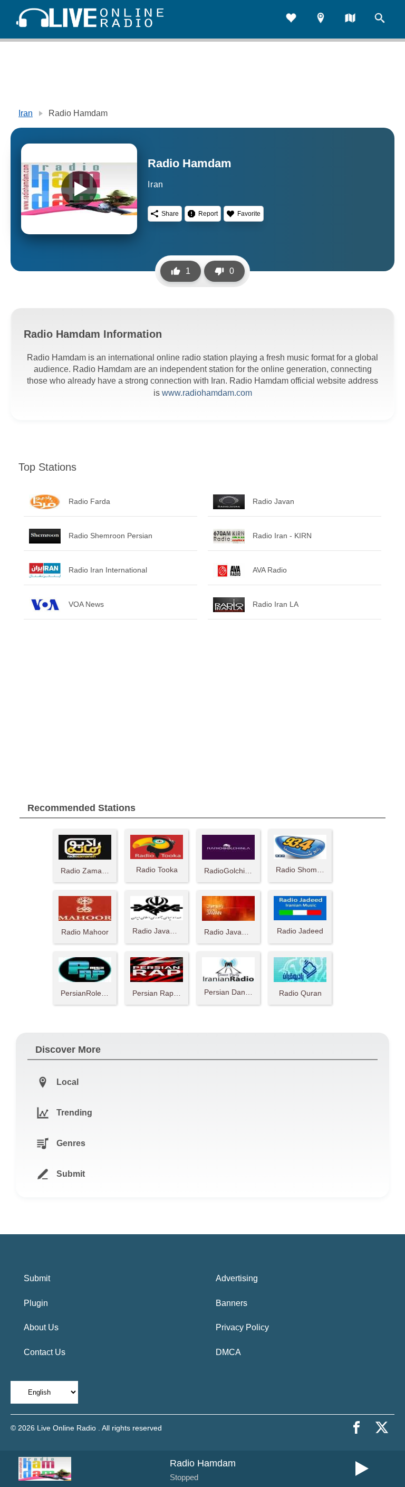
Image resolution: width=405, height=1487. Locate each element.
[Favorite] (291, 19)
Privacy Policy (242, 1327)
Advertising (237, 1278)
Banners (231, 1303)
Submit (37, 1278)
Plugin (36, 1303)
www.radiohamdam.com (207, 392)
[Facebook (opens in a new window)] (356, 1427)
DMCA (228, 1352)
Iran (25, 113)
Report (208, 213)
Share (170, 213)
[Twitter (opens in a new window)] (381, 1427)
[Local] (320, 19)
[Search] (379, 19)
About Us (41, 1327)
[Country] (350, 19)
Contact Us (44, 1352)
